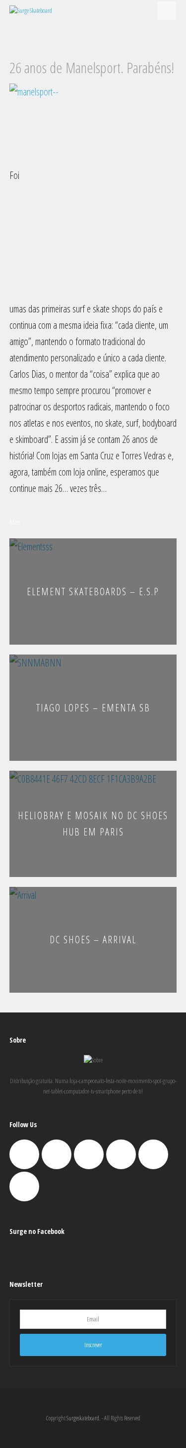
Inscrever (93, 1344)
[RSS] (24, 1186)
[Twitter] (24, 1154)
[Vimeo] (121, 1154)
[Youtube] (153, 1154)
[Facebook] (56, 1154)
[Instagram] (89, 1154)
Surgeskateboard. (83, 1418)
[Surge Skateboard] (30, 9)
